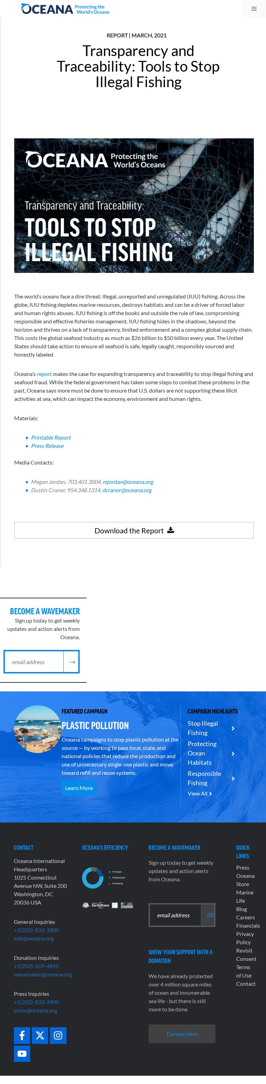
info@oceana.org (34, 938)
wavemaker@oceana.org (43, 974)
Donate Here (182, 1033)
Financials (248, 925)
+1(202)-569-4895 (36, 966)
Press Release (47, 445)
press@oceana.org (35, 1010)
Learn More (79, 787)
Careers (245, 917)
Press (242, 867)
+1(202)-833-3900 (36, 930)
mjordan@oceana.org (128, 481)
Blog (241, 909)
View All (197, 793)
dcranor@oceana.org (126, 490)
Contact (246, 983)
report (44, 373)
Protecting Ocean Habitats (202, 753)
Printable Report (51, 437)
